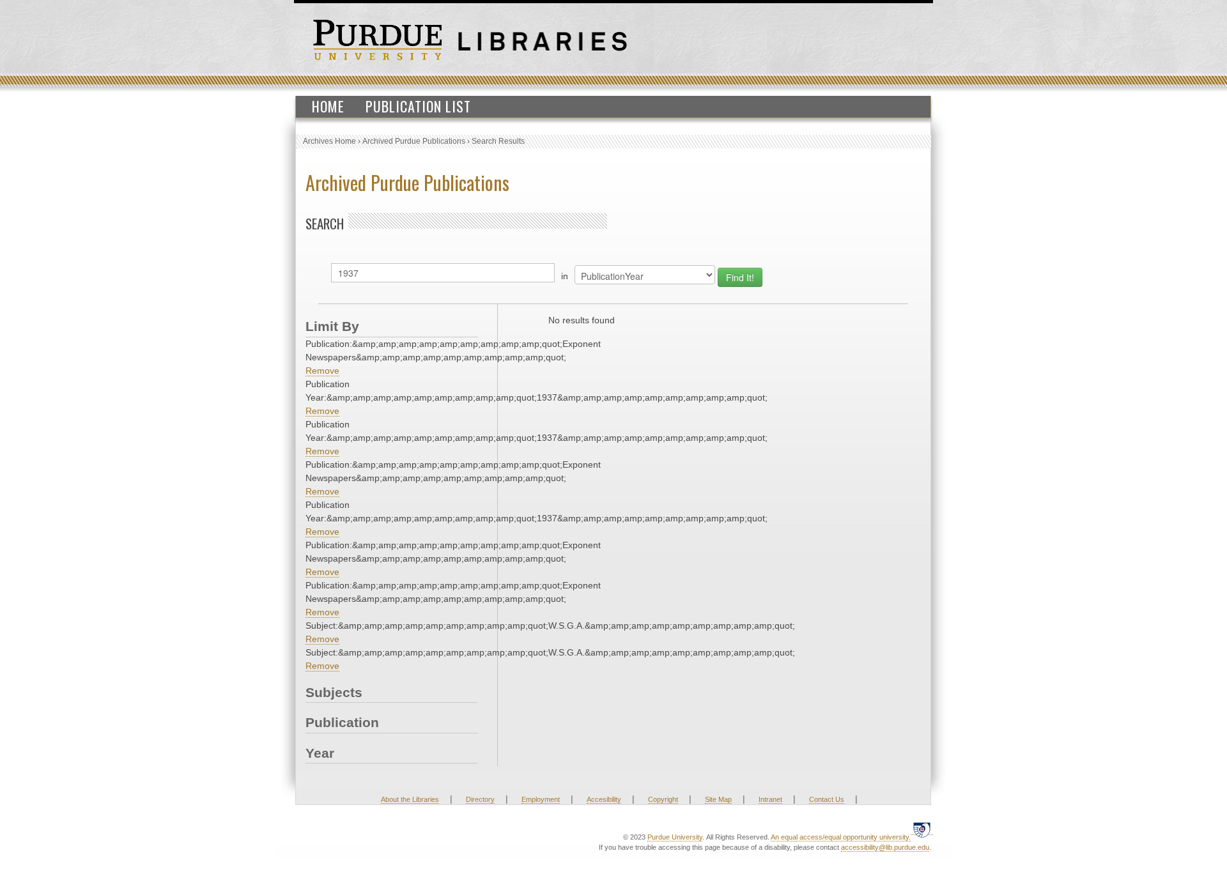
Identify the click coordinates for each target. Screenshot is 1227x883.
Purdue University (674, 837)
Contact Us (826, 799)
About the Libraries (410, 799)
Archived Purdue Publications (413, 141)
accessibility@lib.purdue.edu (885, 847)
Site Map (718, 799)
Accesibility (604, 799)
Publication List (418, 106)
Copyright (663, 799)
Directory (480, 799)
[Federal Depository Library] (922, 829)
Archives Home (329, 141)
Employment (540, 799)
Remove (322, 370)
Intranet (770, 799)
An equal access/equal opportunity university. (841, 837)
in (564, 276)
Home (328, 106)
